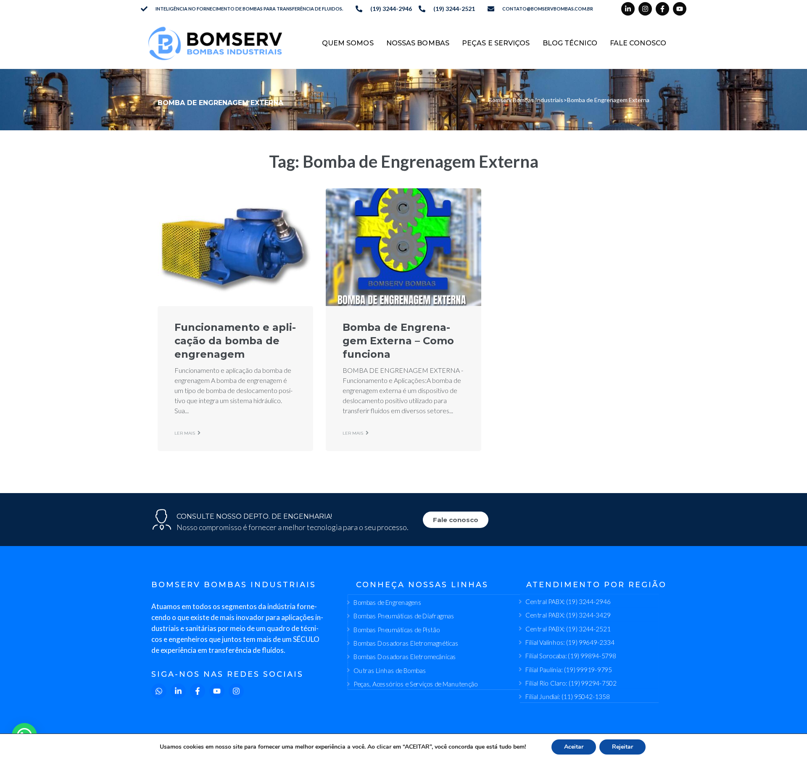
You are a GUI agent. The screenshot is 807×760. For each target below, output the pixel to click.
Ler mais (184, 433)
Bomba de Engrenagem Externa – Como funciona (398, 340)
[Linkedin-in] (628, 9)
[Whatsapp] (158, 691)
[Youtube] (679, 9)
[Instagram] (645, 9)
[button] (24, 735)
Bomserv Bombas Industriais (525, 99)
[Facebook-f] (662, 9)
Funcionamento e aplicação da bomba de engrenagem (235, 340)
